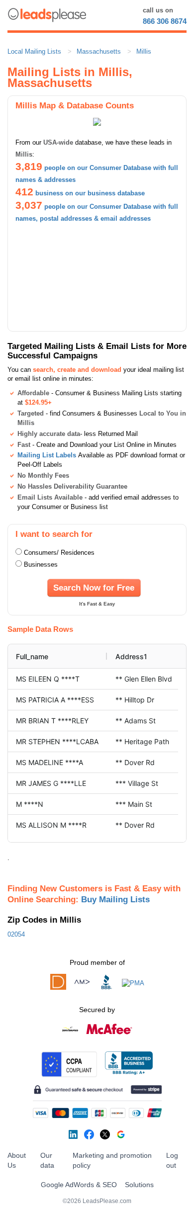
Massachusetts (99, 51)
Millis (143, 51)
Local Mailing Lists (34, 51)
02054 (16, 934)
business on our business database (90, 193)
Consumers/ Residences (59, 552)
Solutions (139, 1185)
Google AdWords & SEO (79, 1185)
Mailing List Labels (46, 455)
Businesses (41, 564)
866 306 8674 (165, 21)
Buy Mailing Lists (115, 899)
